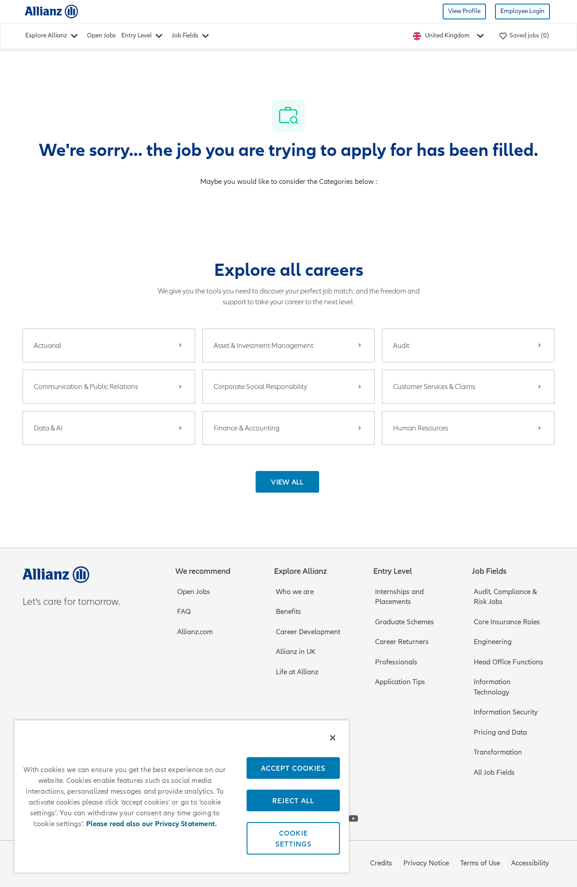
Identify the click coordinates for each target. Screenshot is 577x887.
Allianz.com (195, 631)
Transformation (498, 752)
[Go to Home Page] (51, 11)
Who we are (295, 591)
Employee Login (522, 11)
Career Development (308, 631)
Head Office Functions (508, 662)
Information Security (506, 712)
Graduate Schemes (404, 621)
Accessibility (530, 863)
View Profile (464, 11)
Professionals (396, 662)
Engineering (493, 641)
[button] (287, 482)
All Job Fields (494, 772)
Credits (381, 863)
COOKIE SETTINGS (293, 838)
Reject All (293, 800)
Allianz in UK (296, 651)
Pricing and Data (500, 732)
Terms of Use (480, 863)
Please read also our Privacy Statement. (151, 823)
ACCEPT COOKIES (293, 768)
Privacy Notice (426, 863)
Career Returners (402, 641)
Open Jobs (101, 35)
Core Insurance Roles (507, 621)
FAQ (184, 611)
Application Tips (400, 681)
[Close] (333, 738)
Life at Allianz (297, 672)
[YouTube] (353, 818)
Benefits (288, 611)
